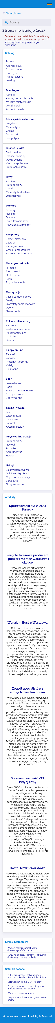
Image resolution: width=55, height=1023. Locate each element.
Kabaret (10, 423)
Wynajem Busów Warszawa (21, 993)
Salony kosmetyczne (17, 469)
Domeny (11, 217)
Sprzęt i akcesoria (16, 239)
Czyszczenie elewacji (18, 477)
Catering (10, 188)
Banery (10, 340)
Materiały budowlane (18, 192)
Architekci (11, 181)
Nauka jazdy (13, 311)
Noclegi (10, 444)
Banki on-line (13, 152)
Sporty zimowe (14, 394)
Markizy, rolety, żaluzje (18, 102)
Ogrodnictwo (13, 195)
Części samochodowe (18, 296)
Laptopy (10, 242)
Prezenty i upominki (17, 361)
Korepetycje (13, 138)
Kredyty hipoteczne (17, 163)
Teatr (9, 412)
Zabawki (10, 358)
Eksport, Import (15, 69)
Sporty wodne (14, 397)
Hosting (10, 213)
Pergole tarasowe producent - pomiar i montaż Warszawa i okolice (26, 987)
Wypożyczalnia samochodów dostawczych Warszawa (22, 949)
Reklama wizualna (16, 332)
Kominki (10, 94)
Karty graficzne (14, 246)
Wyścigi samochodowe (19, 390)
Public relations (14, 76)
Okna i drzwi (13, 105)
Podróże (11, 448)
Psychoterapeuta (15, 282)
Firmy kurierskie (15, 484)
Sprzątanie (12, 480)
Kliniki (9, 278)
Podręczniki (12, 134)
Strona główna (13, 13)
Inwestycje (12, 73)
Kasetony (11, 325)
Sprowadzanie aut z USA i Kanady (24, 982)
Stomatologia (13, 271)
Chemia (10, 130)
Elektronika (12, 369)
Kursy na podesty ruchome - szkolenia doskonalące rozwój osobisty (26, 956)
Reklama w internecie (18, 329)
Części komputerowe (18, 249)
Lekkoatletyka (14, 383)
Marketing (11, 336)
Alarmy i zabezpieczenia (19, 98)
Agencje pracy (14, 65)
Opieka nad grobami (17, 473)
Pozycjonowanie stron (18, 224)
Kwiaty (9, 365)
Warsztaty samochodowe (20, 304)
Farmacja (11, 267)
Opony (10, 307)
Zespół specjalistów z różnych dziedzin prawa (26, 998)
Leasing (10, 80)
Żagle (9, 387)
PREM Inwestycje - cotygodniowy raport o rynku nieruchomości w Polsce (26, 976)
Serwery (10, 210)
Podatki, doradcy (15, 156)
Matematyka (13, 127)
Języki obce (12, 123)
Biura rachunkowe (16, 167)
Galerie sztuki (13, 415)
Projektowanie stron (17, 221)
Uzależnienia (13, 275)
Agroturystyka (14, 452)
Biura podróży (14, 184)
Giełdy (9, 300)
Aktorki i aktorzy (15, 426)
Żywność (11, 354)
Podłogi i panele (15, 109)
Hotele (9, 455)
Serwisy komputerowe (18, 253)
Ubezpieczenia (14, 159)
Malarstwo (12, 419)
